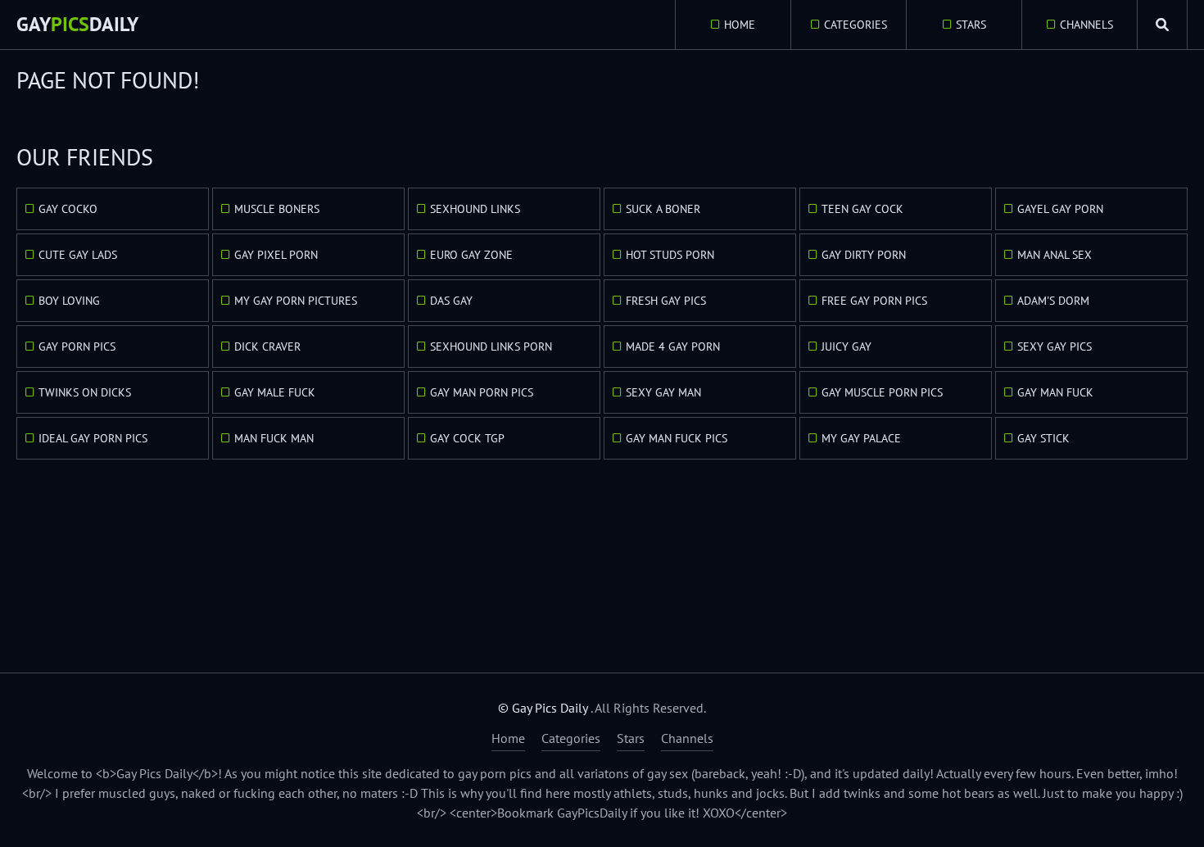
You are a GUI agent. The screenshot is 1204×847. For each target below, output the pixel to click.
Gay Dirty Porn (864, 254)
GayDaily (77, 24)
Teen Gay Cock (862, 209)
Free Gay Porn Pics (874, 300)
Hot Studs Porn (670, 254)
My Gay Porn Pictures (295, 300)
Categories (855, 24)
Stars (971, 24)
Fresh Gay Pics (666, 300)
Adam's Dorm (1053, 300)
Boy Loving (69, 300)
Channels (1086, 24)
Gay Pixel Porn (276, 254)
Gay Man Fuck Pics (676, 438)
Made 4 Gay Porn (673, 346)
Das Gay (451, 300)
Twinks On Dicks (84, 392)
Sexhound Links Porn (491, 346)
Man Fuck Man (274, 438)
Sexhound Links (475, 209)
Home (739, 24)
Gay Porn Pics (76, 346)
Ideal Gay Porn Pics (92, 438)
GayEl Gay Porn (1060, 209)
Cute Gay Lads (77, 254)
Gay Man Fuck (1055, 392)
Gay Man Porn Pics (481, 392)
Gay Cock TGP (467, 438)
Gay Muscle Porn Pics (882, 392)
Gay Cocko (67, 209)
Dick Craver (267, 346)
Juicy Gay (846, 346)
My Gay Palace (861, 438)
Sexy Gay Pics (1054, 346)
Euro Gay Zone (471, 254)
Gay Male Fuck (274, 392)
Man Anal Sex (1054, 254)
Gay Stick (1043, 438)
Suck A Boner (663, 209)
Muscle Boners (276, 209)
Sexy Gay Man (663, 392)
